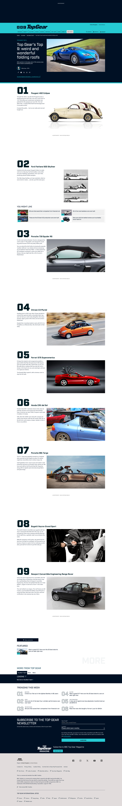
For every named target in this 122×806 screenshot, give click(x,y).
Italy (49, 798)
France (20, 798)
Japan (55, 798)
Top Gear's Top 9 (30, 35)
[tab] (22, 672)
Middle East (29, 801)
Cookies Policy (37, 766)
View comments (29, 640)
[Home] (34, 26)
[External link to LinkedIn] (101, 760)
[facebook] (21, 72)
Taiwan (20, 801)
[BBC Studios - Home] (20, 759)
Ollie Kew (23, 68)
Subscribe (83, 740)
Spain (97, 798)
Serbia (81, 798)
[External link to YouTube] (94, 760)
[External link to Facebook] (73, 760)
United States (102, 24)
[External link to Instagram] (80, 760)
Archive (66, 766)
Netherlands (63, 798)
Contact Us (20, 766)
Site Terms (21, 771)
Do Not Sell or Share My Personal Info (52, 766)
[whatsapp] (26, 72)
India (43, 798)
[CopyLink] (18, 72)
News (34, 672)
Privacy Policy (27, 766)
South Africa (89, 798)
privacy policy (67, 736)
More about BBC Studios (24, 787)
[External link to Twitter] (87, 760)
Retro (29, 672)
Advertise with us (43, 771)
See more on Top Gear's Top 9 (24, 679)
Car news (23, 35)
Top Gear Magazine (57, 771)
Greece (27, 798)
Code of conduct (32, 771)
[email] (29, 72)
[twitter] (24, 72)
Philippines (73, 798)
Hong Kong (36, 798)
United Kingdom (94, 24)
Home (18, 35)
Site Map (67, 771)
